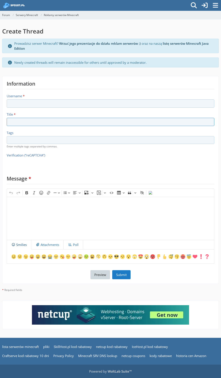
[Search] (193, 5)
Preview (100, 275)
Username (14, 96)
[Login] (204, 5)
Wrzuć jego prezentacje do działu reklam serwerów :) (100, 43)
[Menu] (215, 5)
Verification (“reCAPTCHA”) (26, 155)
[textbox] (110, 218)
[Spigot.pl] (14, 5)
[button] (13, 256)
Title (10, 114)
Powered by (110, 371)
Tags (10, 133)
